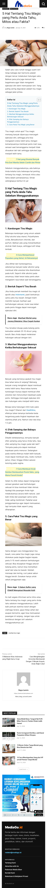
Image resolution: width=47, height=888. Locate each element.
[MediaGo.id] (23, 4)
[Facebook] (11, 34)
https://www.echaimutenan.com (23, 693)
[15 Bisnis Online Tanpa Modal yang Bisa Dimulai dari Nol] (8, 748)
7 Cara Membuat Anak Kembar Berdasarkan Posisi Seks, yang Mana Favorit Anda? (22, 472)
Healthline (30, 410)
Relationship (14, 9)
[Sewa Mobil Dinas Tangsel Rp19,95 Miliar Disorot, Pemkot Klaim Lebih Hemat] (8, 722)
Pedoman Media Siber (13, 869)
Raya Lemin (10, 28)
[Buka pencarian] (43, 4)
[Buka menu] (4, 4)
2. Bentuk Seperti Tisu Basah (18, 111)
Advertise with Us (12, 866)
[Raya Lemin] (3, 28)
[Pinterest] (22, 34)
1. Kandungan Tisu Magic (16, 109)
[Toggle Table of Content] (38, 100)
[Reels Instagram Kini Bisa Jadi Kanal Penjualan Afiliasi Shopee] (8, 736)
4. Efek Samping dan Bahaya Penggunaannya (18, 120)
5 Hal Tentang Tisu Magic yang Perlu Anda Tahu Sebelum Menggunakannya (23, 104)
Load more (22, 769)
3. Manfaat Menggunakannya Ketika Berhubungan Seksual (20, 115)
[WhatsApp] (27, 34)
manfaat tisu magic (14, 633)
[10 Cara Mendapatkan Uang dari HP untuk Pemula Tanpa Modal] (8, 760)
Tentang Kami (10, 863)
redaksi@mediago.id (13, 852)
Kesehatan (6, 9)
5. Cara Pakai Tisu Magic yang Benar (20, 125)
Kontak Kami (10, 873)
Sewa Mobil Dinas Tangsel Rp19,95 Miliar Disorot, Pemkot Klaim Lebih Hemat (29, 721)
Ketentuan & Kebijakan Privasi (16, 876)
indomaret (20, 294)
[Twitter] (17, 34)
